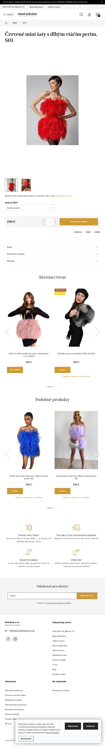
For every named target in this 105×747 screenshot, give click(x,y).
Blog (54, 669)
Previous (7, 332)
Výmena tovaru (58, 650)
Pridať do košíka (78, 221)
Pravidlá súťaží (10, 719)
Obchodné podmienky (14, 690)
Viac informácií (52, 732)
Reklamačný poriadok (13, 700)
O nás (54, 664)
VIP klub (8, 724)
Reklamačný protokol (60, 690)
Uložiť (9, 231)
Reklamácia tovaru (59, 655)
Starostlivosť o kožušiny (14, 709)
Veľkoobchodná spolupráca (16, 705)
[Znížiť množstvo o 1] (44, 221)
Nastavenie (26, 738)
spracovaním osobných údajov (59, 603)
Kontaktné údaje (58, 674)
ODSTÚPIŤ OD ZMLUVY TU (13, 7)
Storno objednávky (59, 645)
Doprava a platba (59, 660)
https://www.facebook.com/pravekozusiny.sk (8, 639)
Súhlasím (90, 726)
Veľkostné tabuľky (12, 714)
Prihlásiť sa (87, 595)
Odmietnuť (73, 726)
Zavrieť (18, 231)
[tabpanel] (28, 335)
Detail (62, 370)
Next (97, 332)
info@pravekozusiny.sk (21, 631)
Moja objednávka (36, 7)
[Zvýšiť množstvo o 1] (55, 221)
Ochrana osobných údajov (15, 695)
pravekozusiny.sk (15, 639)
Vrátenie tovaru (54, 7)
